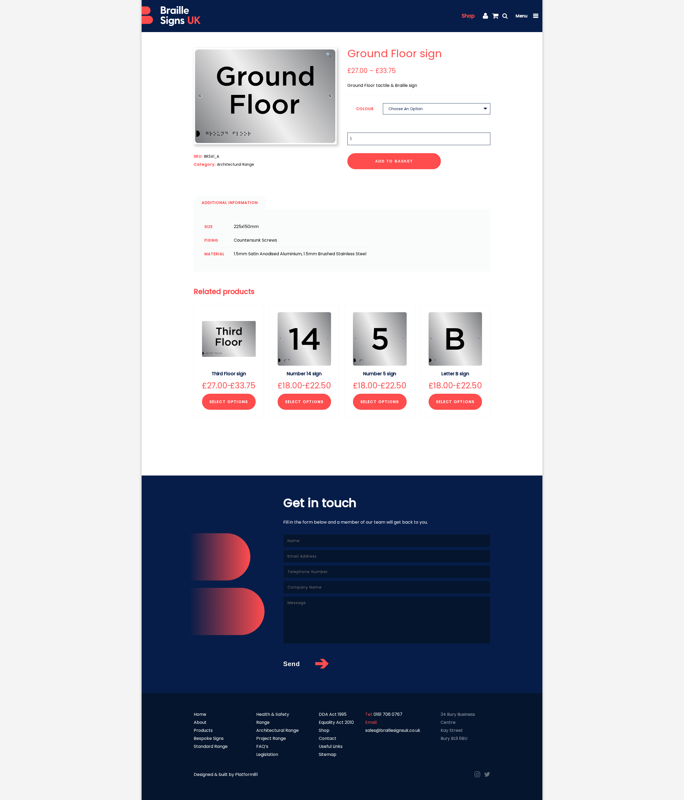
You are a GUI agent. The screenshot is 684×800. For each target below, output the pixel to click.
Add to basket (394, 161)
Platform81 (246, 774)
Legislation (267, 754)
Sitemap (327, 754)
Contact (327, 738)
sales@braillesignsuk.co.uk (392, 730)
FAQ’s (262, 746)
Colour (365, 108)
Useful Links (331, 746)
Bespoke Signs (209, 738)
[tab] (230, 202)
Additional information (230, 202)
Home (200, 714)
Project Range (271, 738)
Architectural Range (235, 164)
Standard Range (211, 746)
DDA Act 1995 (333, 714)
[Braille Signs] (171, 16)
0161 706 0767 (388, 714)
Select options (228, 401)
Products (203, 730)
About (200, 722)
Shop (468, 16)
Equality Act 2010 (336, 722)
